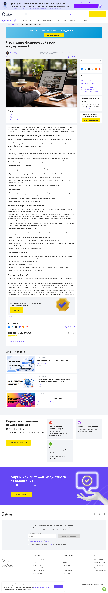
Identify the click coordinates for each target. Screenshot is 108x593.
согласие (49, 544)
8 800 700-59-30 (19, 14)
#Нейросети (45, 402)
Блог (4, 556)
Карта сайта (66, 573)
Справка (96, 568)
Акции (65, 562)
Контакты (97, 556)
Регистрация (97, 14)
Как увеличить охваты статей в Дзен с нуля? (90, 79)
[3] (13, 336)
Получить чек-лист (21, 494)
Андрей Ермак (15, 53)
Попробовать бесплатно (18, 442)
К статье (17, 310)
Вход (83, 14)
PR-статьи (73, 20)
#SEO (8, 56)
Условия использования (70, 576)
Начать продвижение (54, 35)
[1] (9, 336)
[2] (11, 336)
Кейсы (48, 14)
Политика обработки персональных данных (93, 584)
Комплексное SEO (34, 20)
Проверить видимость (86, 6)
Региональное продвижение (41, 576)
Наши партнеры (67, 568)
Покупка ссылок (22, 20)
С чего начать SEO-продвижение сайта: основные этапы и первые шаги (89, 90)
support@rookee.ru (99, 562)
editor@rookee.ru (90, 108)
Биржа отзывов (37, 565)
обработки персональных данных (42, 587)
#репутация (54, 402)
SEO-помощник (67, 570)
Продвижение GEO (38, 560)
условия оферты (55, 540)
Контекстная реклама (39, 578)
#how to (39, 363)
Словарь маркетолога (100, 570)
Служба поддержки (99, 565)
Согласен (59, 587)
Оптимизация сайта (47, 20)
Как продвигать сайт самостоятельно (52, 360)
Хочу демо (71, 14)
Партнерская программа (70, 560)
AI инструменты (82, 20)
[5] (17, 336)
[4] (15, 336)
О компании (68, 556)
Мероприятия (67, 565)
